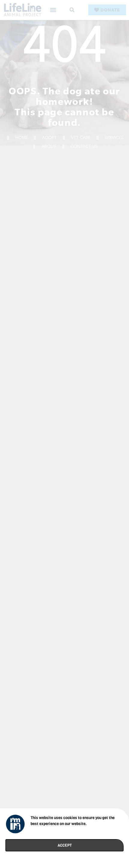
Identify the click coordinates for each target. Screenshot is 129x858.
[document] (64, 429)
